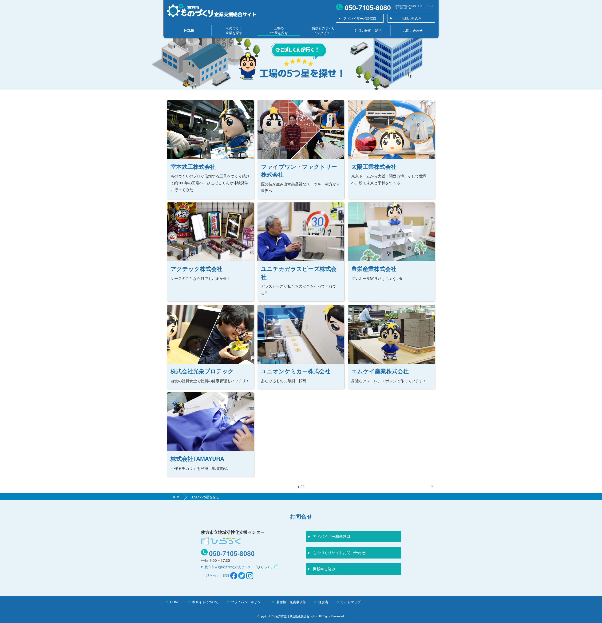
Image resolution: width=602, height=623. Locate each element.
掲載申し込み (324, 568)
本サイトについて (205, 601)
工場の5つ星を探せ (278, 30)
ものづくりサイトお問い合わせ (339, 552)
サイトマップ (350, 601)
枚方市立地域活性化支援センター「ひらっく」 (239, 566)
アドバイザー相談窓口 (359, 18)
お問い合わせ (413, 30)
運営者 (323, 601)
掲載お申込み (411, 18)
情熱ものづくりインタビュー (323, 30)
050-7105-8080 (232, 553)
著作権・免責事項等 (291, 601)
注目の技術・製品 (368, 30)
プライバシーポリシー (247, 601)
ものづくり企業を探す (234, 30)
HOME (189, 30)
